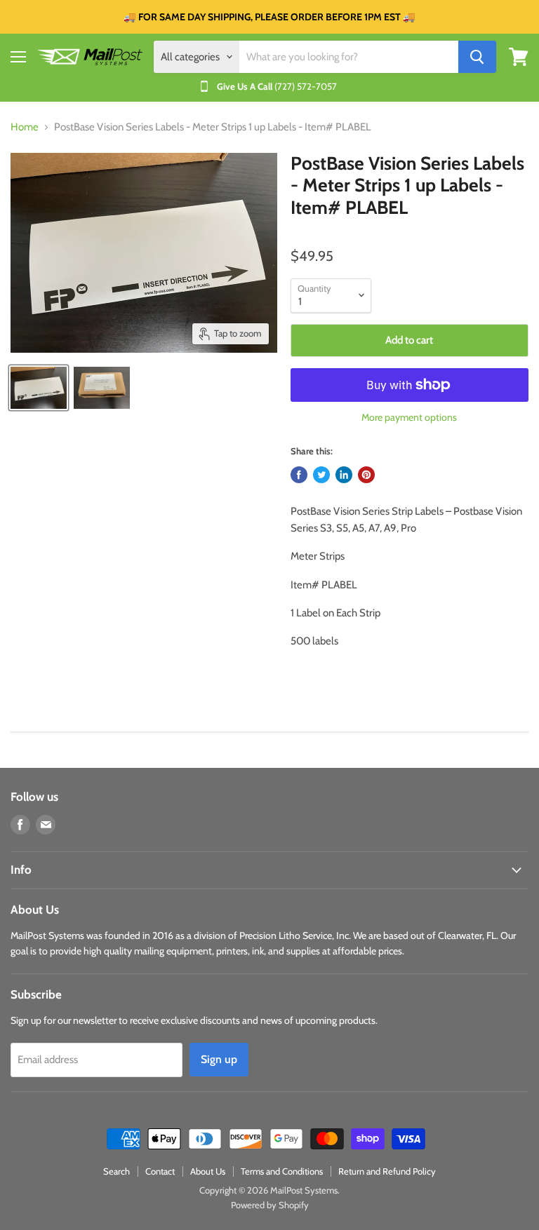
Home (25, 127)
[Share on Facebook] (299, 474)
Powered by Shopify (270, 1204)
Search (116, 1171)
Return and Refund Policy (387, 1171)
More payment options (409, 417)
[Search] (477, 57)
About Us (207, 1171)
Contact (160, 1171)
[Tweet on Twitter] (321, 474)
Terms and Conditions (282, 1171)
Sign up (219, 1059)
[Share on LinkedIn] (343, 474)
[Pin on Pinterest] (366, 474)
